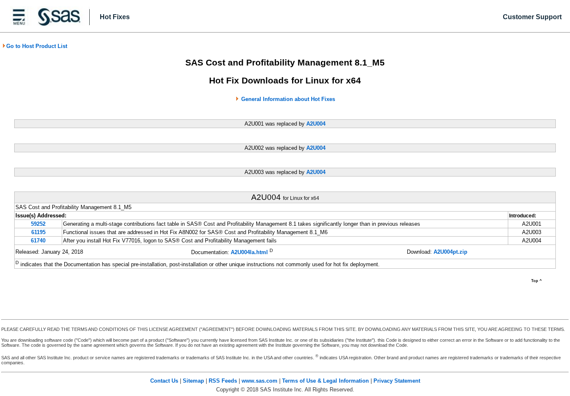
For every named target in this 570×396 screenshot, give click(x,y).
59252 (38, 224)
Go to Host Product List (36, 46)
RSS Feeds (223, 381)
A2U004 (315, 124)
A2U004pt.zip (450, 252)
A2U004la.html (249, 253)
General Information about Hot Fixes (288, 99)
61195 (38, 232)
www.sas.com (259, 381)
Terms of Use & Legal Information (325, 381)
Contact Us (164, 381)
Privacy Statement (396, 381)
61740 (38, 240)
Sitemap (193, 381)
